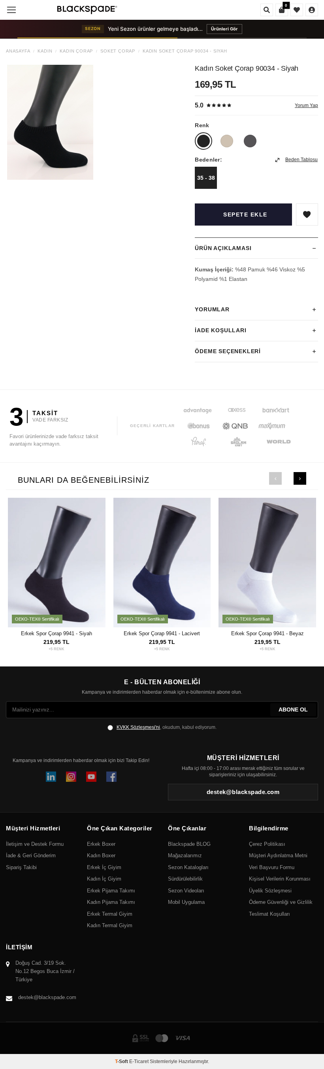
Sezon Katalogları (188, 867)
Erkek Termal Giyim (109, 914)
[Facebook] (111, 777)
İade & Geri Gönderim (31, 855)
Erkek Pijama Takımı (111, 891)
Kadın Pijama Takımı (111, 902)
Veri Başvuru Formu (271, 867)
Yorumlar (212, 309)
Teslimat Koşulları (269, 914)
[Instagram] (71, 777)
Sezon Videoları (186, 891)
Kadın (45, 51)
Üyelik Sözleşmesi (270, 891)
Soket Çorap (117, 51)
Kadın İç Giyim (104, 879)
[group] (50, 122)
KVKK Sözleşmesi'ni (138, 727)
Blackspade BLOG (189, 844)
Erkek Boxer (101, 844)
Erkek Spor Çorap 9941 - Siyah (56, 633)
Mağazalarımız (185, 855)
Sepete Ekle (245, 214)
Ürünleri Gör (224, 29)
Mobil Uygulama (186, 902)
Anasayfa (18, 51)
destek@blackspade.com (47, 997)
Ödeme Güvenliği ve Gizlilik (281, 902)
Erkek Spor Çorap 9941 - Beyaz (267, 633)
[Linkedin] (51, 777)
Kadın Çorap (76, 51)
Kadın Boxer (101, 855)
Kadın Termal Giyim (109, 925)
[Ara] (266, 10)
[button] (275, 478)
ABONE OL (293, 709)
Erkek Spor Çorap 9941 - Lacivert (162, 633)
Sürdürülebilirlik (185, 879)
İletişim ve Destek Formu (35, 844)
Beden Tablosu (301, 159)
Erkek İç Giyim (104, 867)
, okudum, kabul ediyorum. (167, 727)
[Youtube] (91, 777)
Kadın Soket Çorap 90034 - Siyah (185, 51)
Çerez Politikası (267, 844)
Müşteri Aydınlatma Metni (278, 855)
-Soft (122, 1061)
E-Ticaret (139, 1061)
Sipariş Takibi (21, 867)
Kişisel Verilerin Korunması (280, 879)
